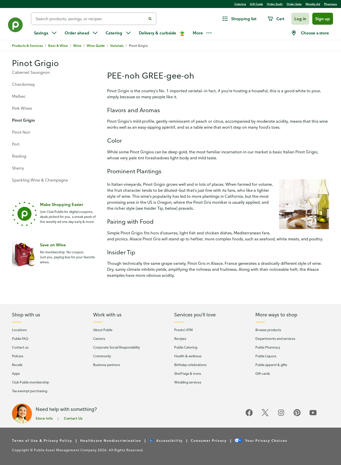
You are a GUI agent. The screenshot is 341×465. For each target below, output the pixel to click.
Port (15, 144)
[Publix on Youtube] (313, 415)
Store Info (44, 418)
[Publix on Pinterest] (297, 415)
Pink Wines (22, 108)
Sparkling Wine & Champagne (40, 180)
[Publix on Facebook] (249, 415)
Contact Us (73, 418)
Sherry (18, 168)
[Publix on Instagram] (281, 415)
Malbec (18, 96)
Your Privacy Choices (265, 440)
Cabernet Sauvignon (31, 72)
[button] (300, 19)
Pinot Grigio (23, 120)
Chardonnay (23, 84)
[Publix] (15, 25)
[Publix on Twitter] (265, 415)
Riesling (19, 156)
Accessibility (169, 440)
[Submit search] (150, 19)
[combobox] (90, 19)
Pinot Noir (21, 132)
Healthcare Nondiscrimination (110, 440)
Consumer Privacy (209, 440)
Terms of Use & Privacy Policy (42, 440)
